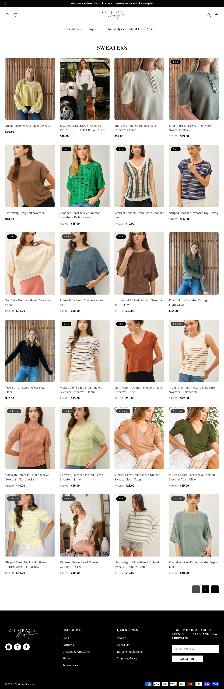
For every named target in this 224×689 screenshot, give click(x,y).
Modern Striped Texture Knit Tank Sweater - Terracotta (192, 390)
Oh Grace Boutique (25, 684)
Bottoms (68, 645)
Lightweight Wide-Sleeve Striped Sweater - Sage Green (136, 564)
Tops (65, 638)
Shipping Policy (127, 658)
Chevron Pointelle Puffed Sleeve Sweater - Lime (81, 477)
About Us (123, 645)
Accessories (70, 665)
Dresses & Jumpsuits (76, 652)
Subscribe (187, 659)
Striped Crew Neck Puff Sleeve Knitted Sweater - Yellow (26, 564)
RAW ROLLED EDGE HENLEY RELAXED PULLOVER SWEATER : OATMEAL (83, 128)
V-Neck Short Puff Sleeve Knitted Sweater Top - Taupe (137, 477)
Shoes (66, 658)
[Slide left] (5, 3)
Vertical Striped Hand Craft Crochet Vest (139, 215)
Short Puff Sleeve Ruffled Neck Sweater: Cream (135, 128)
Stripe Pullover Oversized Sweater (28, 125)
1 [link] (196, 589)
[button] (7, 15)
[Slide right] (218, 3)
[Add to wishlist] (51, 62)
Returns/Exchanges (130, 652)
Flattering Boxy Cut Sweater (24, 213)
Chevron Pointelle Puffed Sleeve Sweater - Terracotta (27, 477)
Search (121, 638)
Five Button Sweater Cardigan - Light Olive (190, 302)
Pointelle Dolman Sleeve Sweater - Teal (83, 302)
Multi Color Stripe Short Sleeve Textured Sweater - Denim (81, 390)
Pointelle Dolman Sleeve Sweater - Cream (28, 302)
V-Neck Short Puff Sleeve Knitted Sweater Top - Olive (192, 477)
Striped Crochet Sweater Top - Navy (193, 213)
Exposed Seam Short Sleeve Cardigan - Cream (79, 564)
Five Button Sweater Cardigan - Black (26, 390)
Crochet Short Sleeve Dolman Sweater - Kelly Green (80, 215)
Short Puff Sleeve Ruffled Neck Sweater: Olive (190, 128)
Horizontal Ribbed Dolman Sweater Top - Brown (138, 302)
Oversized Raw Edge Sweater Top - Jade (193, 564)
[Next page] (215, 589)
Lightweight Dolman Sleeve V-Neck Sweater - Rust (138, 390)
